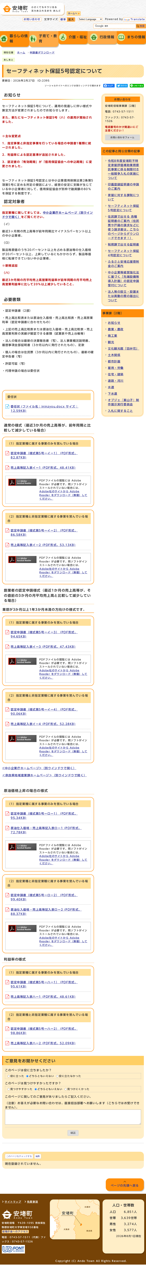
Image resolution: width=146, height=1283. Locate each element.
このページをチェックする (19, 1156)
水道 (111, 387)
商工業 (112, 335)
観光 (111, 342)
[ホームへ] (32, 9)
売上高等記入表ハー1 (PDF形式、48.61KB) (43, 996)
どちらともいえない (41, 1076)
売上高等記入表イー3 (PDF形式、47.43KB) (43, 646)
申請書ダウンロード (42, 52)
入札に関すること (120, 410)
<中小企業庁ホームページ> (39, 768)
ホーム (21, 52)
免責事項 (32, 1202)
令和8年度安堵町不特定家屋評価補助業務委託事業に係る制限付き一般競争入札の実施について (123, 169)
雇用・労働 (116, 367)
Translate (138, 19)
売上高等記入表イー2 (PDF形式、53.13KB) (43, 544)
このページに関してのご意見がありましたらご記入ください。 (49, 1096)
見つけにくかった (78, 1089)
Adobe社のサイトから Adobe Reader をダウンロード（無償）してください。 (63, 495)
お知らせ (114, 322)
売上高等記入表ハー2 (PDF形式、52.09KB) (43, 1043)
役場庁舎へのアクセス (15, 1231)
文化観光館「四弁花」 (123, 348)
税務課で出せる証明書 (123, 244)
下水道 (112, 393)
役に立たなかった (70, 1076)
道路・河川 (116, 380)
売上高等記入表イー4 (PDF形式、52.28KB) (43, 724)
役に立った (17, 1076)
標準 (63, 19)
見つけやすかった (21, 1089)
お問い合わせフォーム (122, 137)
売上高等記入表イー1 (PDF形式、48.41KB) (43, 467)
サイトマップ (13, 1202)
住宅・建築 (116, 374)
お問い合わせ (32, 19)
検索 (142, 26)
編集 (38, 1156)
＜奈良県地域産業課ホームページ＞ (44, 775)
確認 (73, 1133)
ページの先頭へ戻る (125, 1185)
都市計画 (114, 361)
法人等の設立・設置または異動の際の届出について (123, 296)
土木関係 (114, 355)
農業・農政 (116, 329)
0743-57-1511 (20, 1237)
